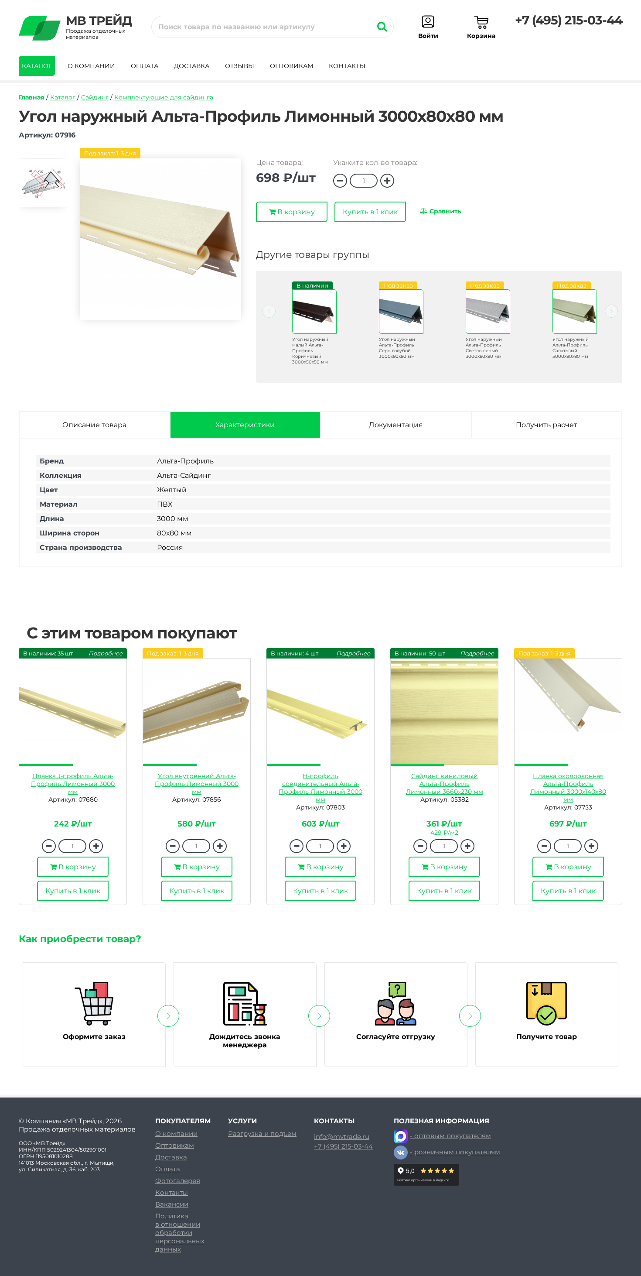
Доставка (191, 66)
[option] (43, 186)
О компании (91, 66)
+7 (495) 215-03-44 (568, 20)
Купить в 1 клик (370, 212)
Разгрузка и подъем (262, 1133)
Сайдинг (95, 97)
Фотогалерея (177, 1181)
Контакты (347, 66)
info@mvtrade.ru (341, 1137)
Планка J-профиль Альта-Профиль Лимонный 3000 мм (73, 784)
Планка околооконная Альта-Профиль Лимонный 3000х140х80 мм (568, 787)
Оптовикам (291, 66)
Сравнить (444, 211)
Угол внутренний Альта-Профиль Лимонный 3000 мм (197, 784)
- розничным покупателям (455, 1152)
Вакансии (171, 1204)
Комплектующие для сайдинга (163, 97)
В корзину (295, 212)
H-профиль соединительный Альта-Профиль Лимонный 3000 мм (320, 787)
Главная (31, 97)
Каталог (37, 66)
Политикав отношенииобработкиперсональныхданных (180, 1232)
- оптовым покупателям (450, 1136)
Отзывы (239, 66)
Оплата (144, 66)
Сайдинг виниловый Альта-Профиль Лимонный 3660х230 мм (444, 784)
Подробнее (106, 653)
